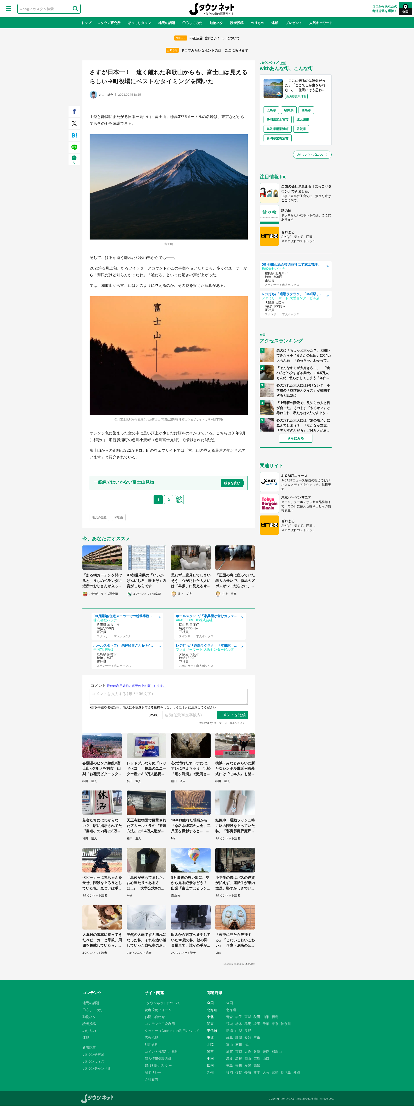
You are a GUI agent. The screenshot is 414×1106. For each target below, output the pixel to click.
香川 (238, 1065)
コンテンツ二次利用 (160, 1024)
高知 (256, 1065)
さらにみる (295, 438)
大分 (266, 1072)
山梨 (238, 1031)
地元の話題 (166, 23)
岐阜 (229, 1038)
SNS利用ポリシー (158, 1065)
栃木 (238, 1024)
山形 (266, 1017)
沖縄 (296, 1072)
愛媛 (247, 1065)
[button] (8, 8)
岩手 (238, 1017)
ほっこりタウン (139, 23)
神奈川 (286, 1024)
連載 (274, 23)
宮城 (247, 1017)
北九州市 (303, 119)
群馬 (247, 1024)
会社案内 (151, 1079)
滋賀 (229, 1051)
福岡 (229, 1072)
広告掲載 (151, 1038)
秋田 (256, 1017)
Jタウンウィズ (93, 1061)
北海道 (231, 1010)
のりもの (257, 23)
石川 (238, 1044)
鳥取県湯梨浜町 (277, 129)
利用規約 (151, 1044)
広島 (256, 1058)
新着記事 (89, 1047)
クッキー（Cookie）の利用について (172, 1031)
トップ (86, 23)
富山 (229, 1044)
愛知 (247, 1038)
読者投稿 (237, 23)
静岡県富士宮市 (277, 119)
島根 (238, 1058)
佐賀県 (301, 129)
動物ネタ (216, 23)
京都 (238, 1051)
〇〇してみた (192, 23)
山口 (266, 1058)
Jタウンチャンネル (96, 1068)
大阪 (247, 1051)
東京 (275, 1024)
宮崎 (275, 1072)
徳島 (229, 1065)
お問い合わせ (155, 1017)
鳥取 (229, 1058)
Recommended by (234, 963)
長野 (247, 1031)
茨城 (229, 1024)
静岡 (238, 1038)
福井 (247, 1044)
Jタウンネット (212, 8)
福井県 (288, 110)
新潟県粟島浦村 (277, 138)
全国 (229, 1003)
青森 (229, 1017)
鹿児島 (286, 1072)
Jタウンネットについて (162, 1003)
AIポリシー (153, 1072)
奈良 (266, 1051)
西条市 (306, 110)
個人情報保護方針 (158, 1058)
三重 (256, 1038)
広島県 (271, 110)
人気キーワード (321, 23)
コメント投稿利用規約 (161, 1051)
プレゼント (293, 23)
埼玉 (256, 1024)
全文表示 (179, 499)
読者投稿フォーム (158, 1010)
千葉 (266, 1024)
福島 (275, 1017)
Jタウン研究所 (109, 23)
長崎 (247, 1072)
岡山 (247, 1058)
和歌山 (118, 517)
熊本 (256, 1072)
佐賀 (238, 1072)
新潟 (229, 1031)
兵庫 (256, 1051)
